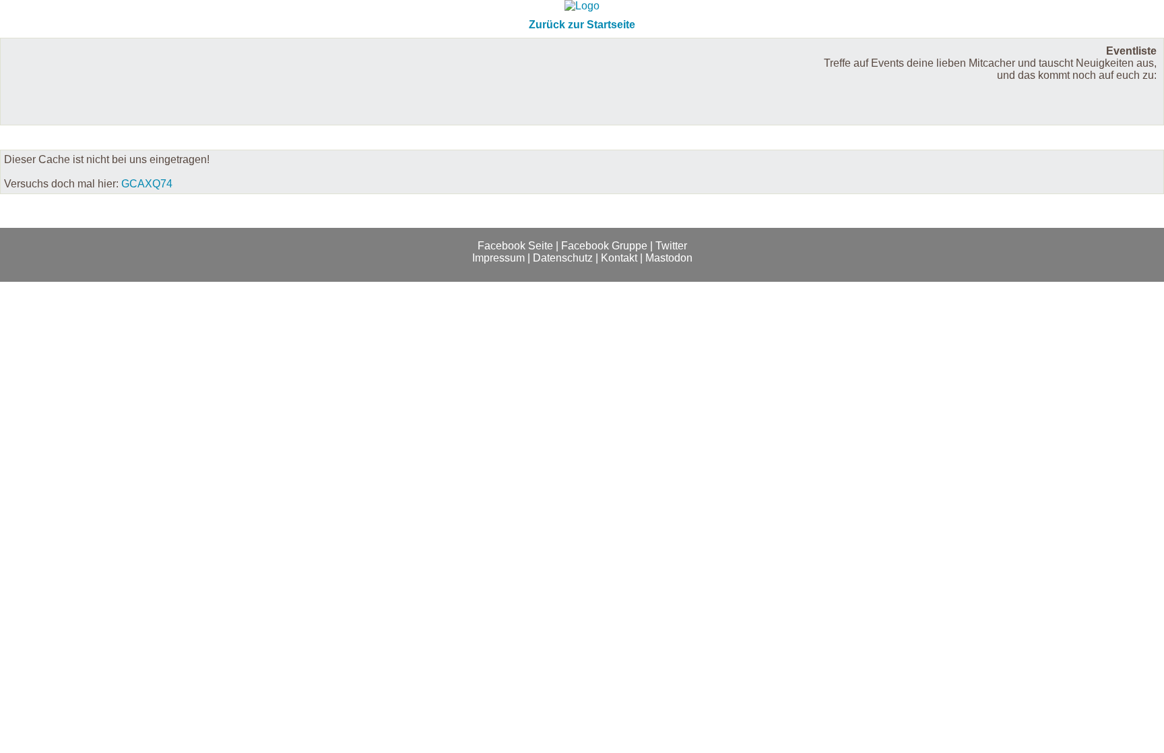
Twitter (671, 245)
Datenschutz (563, 258)
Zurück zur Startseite (582, 24)
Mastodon (668, 258)
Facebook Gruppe (604, 245)
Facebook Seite (515, 245)
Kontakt (619, 258)
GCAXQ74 (146, 183)
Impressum (498, 258)
